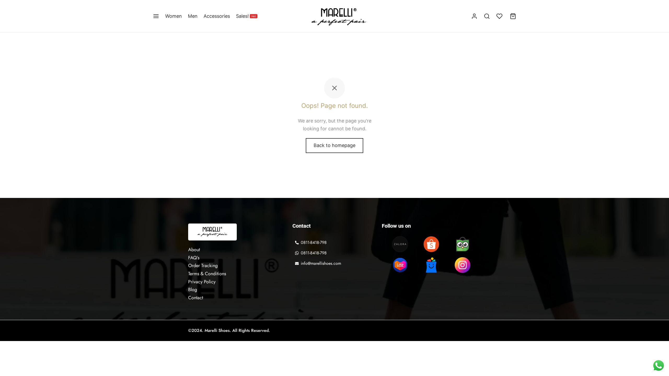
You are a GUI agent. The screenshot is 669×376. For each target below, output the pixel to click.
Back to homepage (334, 145)
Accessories (217, 16)
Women (173, 16)
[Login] (474, 16)
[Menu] (156, 16)
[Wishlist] (500, 16)
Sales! (246, 16)
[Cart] (513, 16)
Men (193, 16)
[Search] (487, 16)
